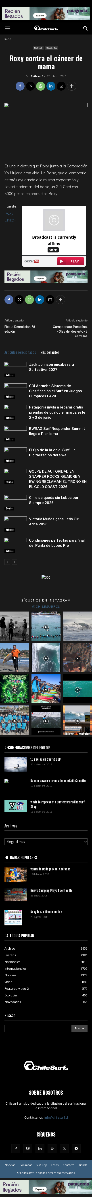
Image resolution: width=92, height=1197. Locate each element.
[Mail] (52, 1148)
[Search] (85, 28)
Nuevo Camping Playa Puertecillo (51, 890)
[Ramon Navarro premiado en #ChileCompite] (12, 786)
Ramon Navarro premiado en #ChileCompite (58, 781)
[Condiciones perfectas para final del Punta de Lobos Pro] (15, 545)
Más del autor (49, 352)
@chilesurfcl (46, 606)
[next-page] (14, 562)
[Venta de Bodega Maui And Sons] (15, 874)
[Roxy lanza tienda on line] (13, 917)
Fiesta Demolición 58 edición (19, 329)
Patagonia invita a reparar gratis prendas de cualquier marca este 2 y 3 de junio (57, 412)
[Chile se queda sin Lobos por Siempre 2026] (15, 502)
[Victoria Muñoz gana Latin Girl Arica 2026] (15, 524)
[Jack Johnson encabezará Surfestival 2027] (15, 369)
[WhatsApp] (40, 86)
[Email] (61, 86)
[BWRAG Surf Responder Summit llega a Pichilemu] (15, 433)
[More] (71, 86)
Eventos (9, 482)
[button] (7, 28)
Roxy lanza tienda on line (46, 912)
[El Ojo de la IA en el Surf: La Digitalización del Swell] (15, 455)
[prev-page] (7, 562)
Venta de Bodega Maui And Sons (50, 869)
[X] (30, 86)
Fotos (55, 1165)
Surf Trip (41, 1165)
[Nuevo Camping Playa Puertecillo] (15, 894)
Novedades (51, 47)
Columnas (25, 1165)
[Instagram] (27, 1148)
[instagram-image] (14, 626)
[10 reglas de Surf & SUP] (15, 764)
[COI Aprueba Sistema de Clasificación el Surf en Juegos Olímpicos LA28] (15, 391)
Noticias (38, 47)
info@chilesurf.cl (56, 1117)
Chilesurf (37, 76)
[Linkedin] (50, 86)
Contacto (68, 1165)
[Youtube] (76, 1148)
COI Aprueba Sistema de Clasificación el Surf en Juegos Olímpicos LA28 (55, 391)
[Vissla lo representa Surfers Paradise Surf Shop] (15, 806)
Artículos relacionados (20, 352)
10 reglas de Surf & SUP (45, 759)
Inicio (7, 39)
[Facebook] (20, 86)
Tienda (83, 1165)
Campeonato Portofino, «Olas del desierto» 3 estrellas (70, 331)
